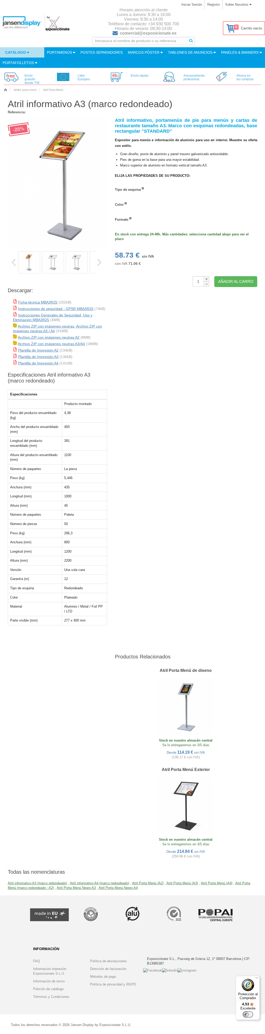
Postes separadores (101, 52)
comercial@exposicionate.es (148, 33)
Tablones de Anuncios (191, 52)
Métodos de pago (103, 977)
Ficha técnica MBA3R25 (37, 302)
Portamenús (60, 52)
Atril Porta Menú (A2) (148, 883)
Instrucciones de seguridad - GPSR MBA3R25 (55, 309)
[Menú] (257, 979)
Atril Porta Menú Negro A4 (118, 888)
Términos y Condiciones (51, 997)
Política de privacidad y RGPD (113, 984)
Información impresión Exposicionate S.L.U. (49, 971)
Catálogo (16, 52)
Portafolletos (19, 63)
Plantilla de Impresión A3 (38, 357)
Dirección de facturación (108, 969)
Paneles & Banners (240, 52)
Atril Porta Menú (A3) (182, 883)
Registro (213, 4)
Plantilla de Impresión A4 (38, 363)
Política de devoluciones (108, 961)
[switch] (248, 1014)
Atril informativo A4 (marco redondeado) (99, 883)
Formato (121, 219)
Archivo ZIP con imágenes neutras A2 (48, 337)
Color (119, 204)
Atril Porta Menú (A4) (216, 883)
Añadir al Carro (235, 281)
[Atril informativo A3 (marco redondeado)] (29, 262)
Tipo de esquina (128, 190)
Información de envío (49, 981)
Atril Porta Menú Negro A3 (76, 888)
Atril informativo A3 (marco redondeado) (37, 883)
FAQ (36, 961)
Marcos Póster (144, 52)
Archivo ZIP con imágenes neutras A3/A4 (51, 344)
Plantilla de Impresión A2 (38, 350)
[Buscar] (191, 41)
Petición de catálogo (48, 989)
